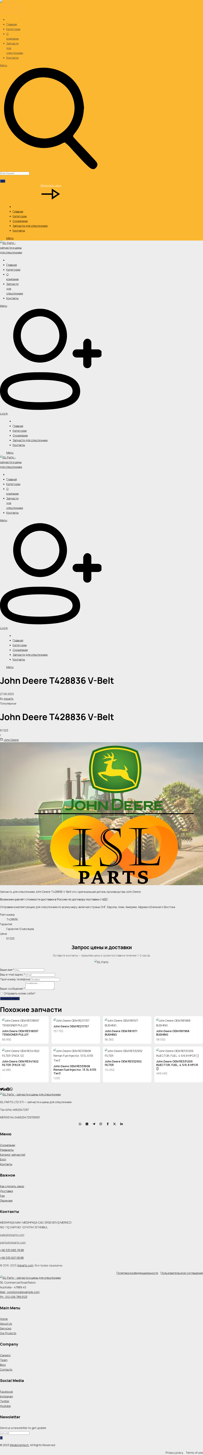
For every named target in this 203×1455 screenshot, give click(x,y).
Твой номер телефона (15, 979)
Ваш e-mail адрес (12, 974)
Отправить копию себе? (19, 993)
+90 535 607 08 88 (12, 1258)
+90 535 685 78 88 (12, 1250)
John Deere (11, 740)
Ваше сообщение (12, 988)
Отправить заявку (9, 998)
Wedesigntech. (19, 1445)
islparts (8, 699)
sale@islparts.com (12, 1235)
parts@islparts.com (13, 1242)
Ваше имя (7, 970)
